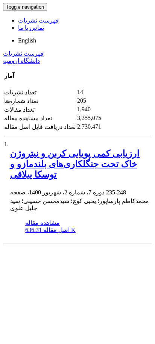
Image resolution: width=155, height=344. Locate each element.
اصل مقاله (50, 230)
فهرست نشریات (38, 20)
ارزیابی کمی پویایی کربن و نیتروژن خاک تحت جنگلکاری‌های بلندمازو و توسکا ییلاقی (75, 164)
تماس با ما (31, 27)
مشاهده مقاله (42, 223)
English (27, 40)
